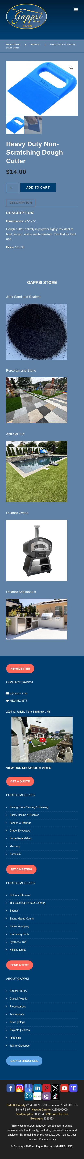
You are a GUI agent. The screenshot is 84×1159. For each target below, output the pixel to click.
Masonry (15, 846)
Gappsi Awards (18, 998)
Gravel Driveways (20, 830)
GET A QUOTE (20, 781)
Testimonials (17, 1014)
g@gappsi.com (18, 693)
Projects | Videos (20, 1030)
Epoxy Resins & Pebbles (24, 814)
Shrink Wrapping (19, 926)
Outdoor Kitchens (20, 895)
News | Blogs (17, 1022)
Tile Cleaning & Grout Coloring (27, 902)
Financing (15, 1037)
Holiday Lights (18, 949)
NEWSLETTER (20, 668)
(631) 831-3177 (18, 700)
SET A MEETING (21, 869)
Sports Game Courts (22, 918)
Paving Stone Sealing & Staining (29, 807)
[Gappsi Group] (26, 16)
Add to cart (38, 187)
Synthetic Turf (18, 942)
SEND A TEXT (19, 965)
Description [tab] (20, 202)
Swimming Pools (19, 934)
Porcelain (15, 854)
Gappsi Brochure (24, 1060)
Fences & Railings (20, 822)
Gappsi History (18, 990)
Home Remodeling (20, 838)
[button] (71, 67)
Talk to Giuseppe (20, 1045)
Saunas (14, 910)
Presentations (18, 1006)
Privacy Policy (47, 1139)
